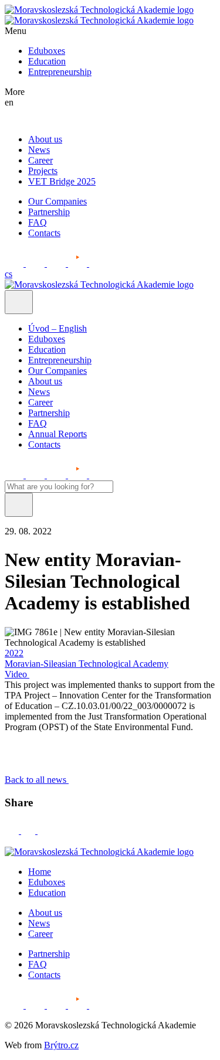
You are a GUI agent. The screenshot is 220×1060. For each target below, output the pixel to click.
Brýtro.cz (61, 1045)
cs (8, 274)
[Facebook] (13, 831)
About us (45, 139)
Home (39, 872)
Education (47, 61)
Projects (42, 171)
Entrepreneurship (60, 72)
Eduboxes (46, 51)
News (39, 150)
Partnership (49, 212)
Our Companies (57, 201)
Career (40, 160)
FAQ (37, 222)
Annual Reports (57, 434)
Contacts (44, 233)
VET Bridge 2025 (62, 181)
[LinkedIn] (29, 831)
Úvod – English (57, 328)
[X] (44, 831)
